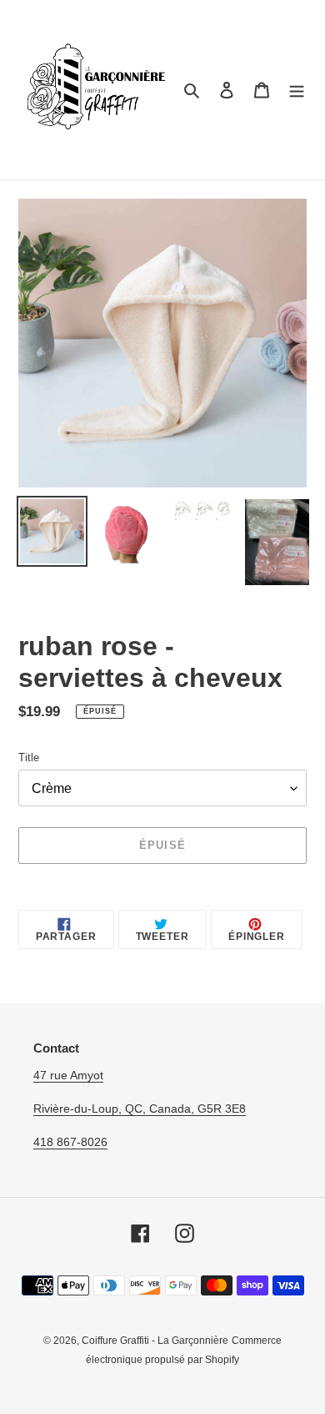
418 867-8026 (70, 1142)
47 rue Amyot (68, 1075)
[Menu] (296, 90)
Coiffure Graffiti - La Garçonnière (155, 1340)
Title (28, 757)
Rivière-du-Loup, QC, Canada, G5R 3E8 (139, 1108)
